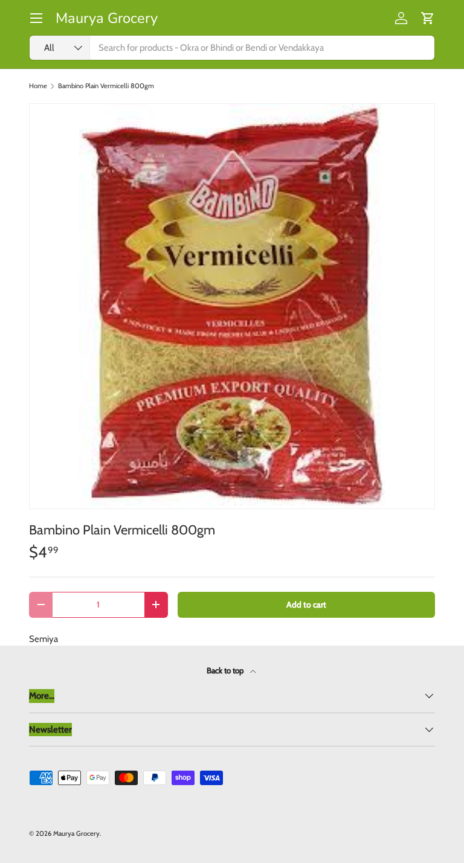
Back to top (226, 670)
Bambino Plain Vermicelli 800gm (106, 86)
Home (38, 86)
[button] (427, 18)
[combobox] (232, 48)
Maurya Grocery (76, 833)
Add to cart (306, 604)
